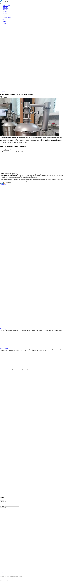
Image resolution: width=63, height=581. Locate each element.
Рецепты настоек (5, 7)
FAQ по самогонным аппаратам (7, 10)
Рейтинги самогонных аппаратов (6, 16)
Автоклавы (4, 20)
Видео (2, 18)
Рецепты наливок (5, 8)
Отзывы (3, 19)
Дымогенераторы (5, 22)
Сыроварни (4, 23)
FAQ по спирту (5, 13)
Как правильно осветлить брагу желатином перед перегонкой (8, 367)
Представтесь (2, 501)
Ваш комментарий (2, 506)
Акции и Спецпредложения (6, 5)
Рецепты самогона (5, 6)
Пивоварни (4, 21)
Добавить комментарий (3, 184)
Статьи (3, 572)
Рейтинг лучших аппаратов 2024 (7, 17)
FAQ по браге (5, 11)
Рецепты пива (5, 9)
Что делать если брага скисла (4, 348)
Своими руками (5, 15)
